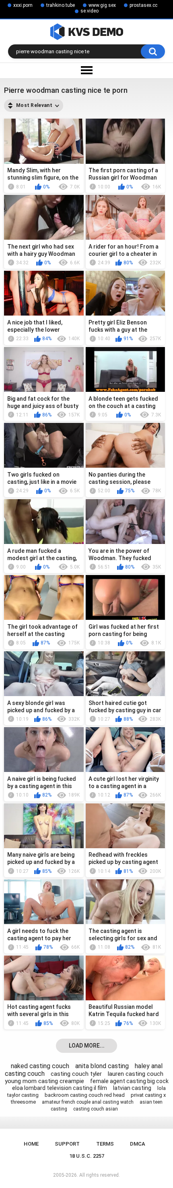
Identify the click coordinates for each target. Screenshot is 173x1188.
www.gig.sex (102, 5)
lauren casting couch (135, 1073)
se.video (89, 11)
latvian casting (132, 1088)
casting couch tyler (76, 1073)
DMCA (137, 1144)
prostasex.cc (143, 5)
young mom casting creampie (44, 1081)
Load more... (87, 1045)
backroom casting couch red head (85, 1095)
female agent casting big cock (129, 1081)
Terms (105, 1144)
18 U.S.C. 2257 (86, 1156)
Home (31, 1144)
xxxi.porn (23, 5)
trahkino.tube (60, 5)
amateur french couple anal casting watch (88, 1102)
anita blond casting (102, 1066)
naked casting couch (40, 1066)
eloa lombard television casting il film (59, 1088)
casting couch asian (95, 1109)
